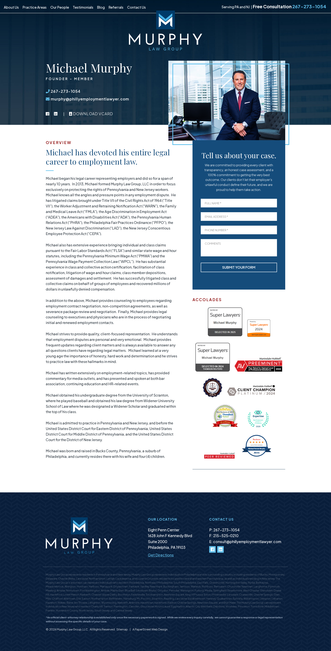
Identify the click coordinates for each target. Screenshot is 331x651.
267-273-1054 (309, 6)
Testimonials (83, 7)
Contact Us (136, 7)
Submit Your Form (238, 267)
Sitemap (122, 629)
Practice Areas (35, 7)
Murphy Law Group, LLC (72, 629)
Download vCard (92, 113)
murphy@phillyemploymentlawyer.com (89, 98)
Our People (59, 7)
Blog (101, 7)
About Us (11, 7)
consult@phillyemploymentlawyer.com (247, 541)
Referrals (116, 7)
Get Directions (161, 555)
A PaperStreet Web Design (150, 629)
